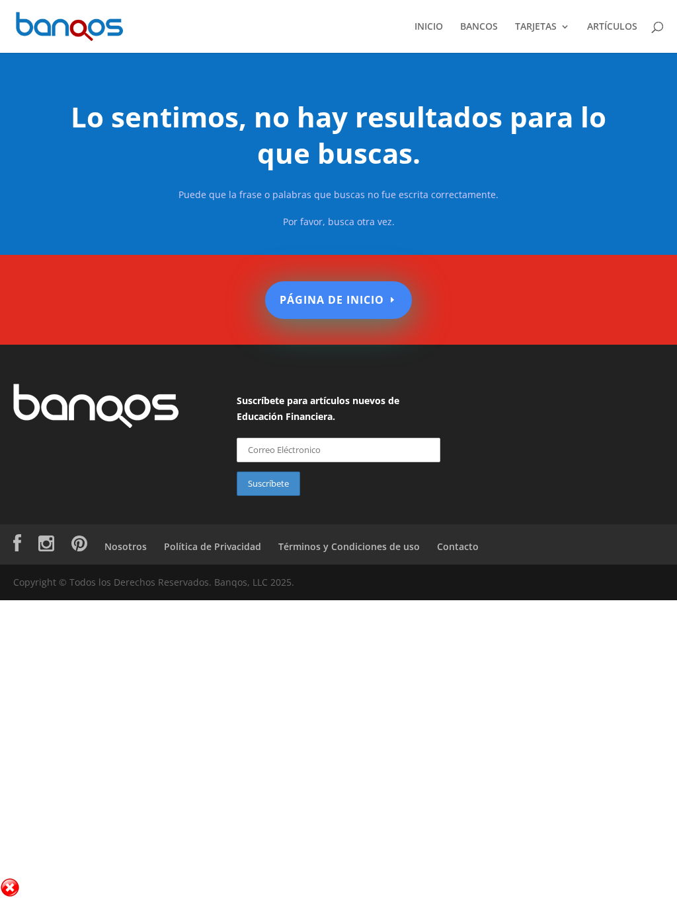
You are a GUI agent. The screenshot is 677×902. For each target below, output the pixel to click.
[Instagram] (46, 546)
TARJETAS (536, 27)
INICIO (429, 27)
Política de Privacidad (212, 546)
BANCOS (479, 27)
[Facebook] (17, 546)
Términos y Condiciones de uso (349, 546)
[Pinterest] (79, 546)
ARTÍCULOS (612, 27)
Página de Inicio (332, 300)
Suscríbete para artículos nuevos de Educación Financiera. (318, 408)
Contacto (458, 546)
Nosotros (125, 546)
